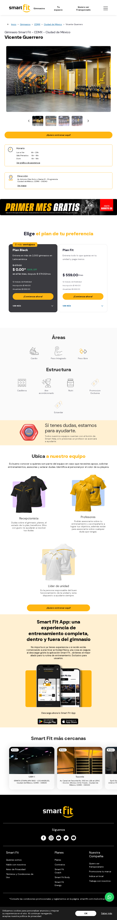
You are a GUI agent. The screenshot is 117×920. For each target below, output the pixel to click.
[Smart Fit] (20, 8)
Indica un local (96, 876)
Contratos (60, 864)
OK (85, 913)
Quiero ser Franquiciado (83, 8)
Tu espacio (58, 8)
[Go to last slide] (29, 121)
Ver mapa (21, 186)
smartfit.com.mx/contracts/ (94, 898)
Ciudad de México (53, 24)
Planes (58, 859)
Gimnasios (39, 8)
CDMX (37, 24)
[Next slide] (88, 121)
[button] (37, 121)
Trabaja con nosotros (100, 881)
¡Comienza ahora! (33, 296)
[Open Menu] (105, 8)
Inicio (13, 24)
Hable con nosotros (16, 864)
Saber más (106, 913)
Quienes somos (14, 859)
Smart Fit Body (62, 877)
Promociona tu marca (100, 871)
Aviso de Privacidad (15, 869)
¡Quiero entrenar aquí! (58, 135)
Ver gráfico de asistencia (28, 163)
